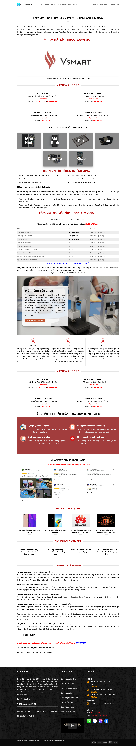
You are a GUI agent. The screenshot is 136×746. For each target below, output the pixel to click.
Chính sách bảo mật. (68, 693)
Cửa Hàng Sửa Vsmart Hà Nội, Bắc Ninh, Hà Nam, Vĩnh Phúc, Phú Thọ (107, 552)
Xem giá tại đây (73, 232)
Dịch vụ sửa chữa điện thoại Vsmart (30, 531)
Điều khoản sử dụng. (68, 702)
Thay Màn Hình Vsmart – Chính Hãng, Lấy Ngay (28, 551)
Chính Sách (55, 4)
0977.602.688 (77, 270)
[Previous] (55, 476)
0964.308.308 (66, 270)
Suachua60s (21, 27)
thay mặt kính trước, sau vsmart (58, 78)
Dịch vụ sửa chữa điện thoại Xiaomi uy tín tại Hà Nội (106, 531)
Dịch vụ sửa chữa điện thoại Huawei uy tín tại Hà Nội (80, 531)
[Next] (113, 476)
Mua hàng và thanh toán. (70, 698)
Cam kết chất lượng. (68, 707)
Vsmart (70, 15)
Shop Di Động (66, 4)
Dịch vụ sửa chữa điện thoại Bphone (55, 531)
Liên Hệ (75, 4)
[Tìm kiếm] (41, 4)
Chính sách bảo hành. (68, 679)
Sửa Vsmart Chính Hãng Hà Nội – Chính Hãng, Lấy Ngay (81, 552)
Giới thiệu (46, 4)
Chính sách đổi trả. (67, 684)
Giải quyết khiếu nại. (68, 712)
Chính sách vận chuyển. (69, 688)
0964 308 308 (41, 101)
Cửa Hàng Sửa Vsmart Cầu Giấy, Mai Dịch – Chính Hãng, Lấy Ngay (55, 552)
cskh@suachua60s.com (100, 715)
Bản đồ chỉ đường (23, 699)
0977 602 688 (52, 101)
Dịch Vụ (65, 15)
